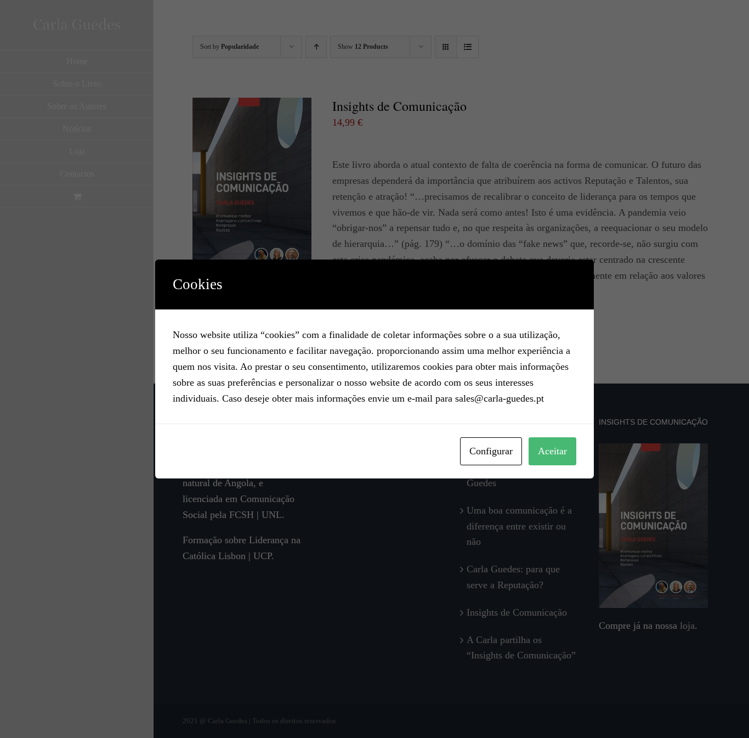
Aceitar (552, 451)
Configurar (491, 451)
